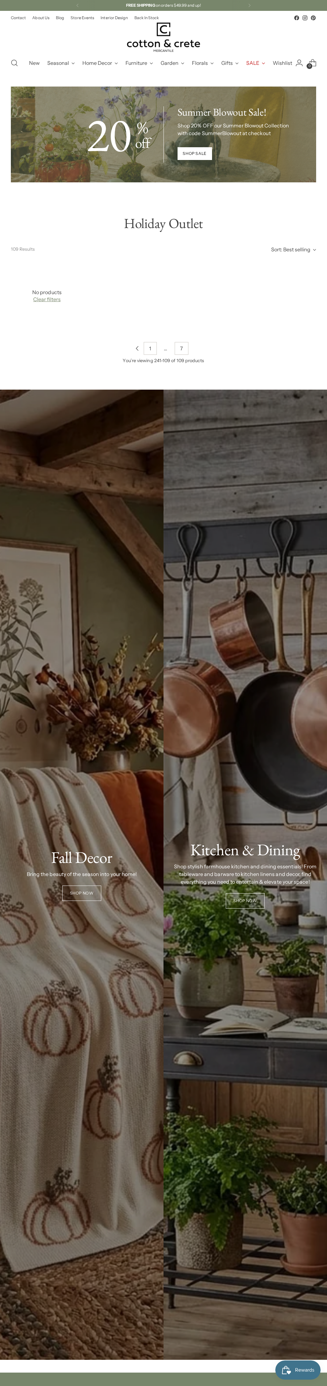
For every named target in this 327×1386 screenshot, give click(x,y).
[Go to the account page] (299, 63)
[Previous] (78, 5)
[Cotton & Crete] (163, 37)
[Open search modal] (14, 63)
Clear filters (47, 299)
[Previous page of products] (137, 348)
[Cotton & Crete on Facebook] (297, 18)
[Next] (249, 5)
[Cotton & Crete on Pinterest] (313, 18)
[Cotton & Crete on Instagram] (305, 18)
